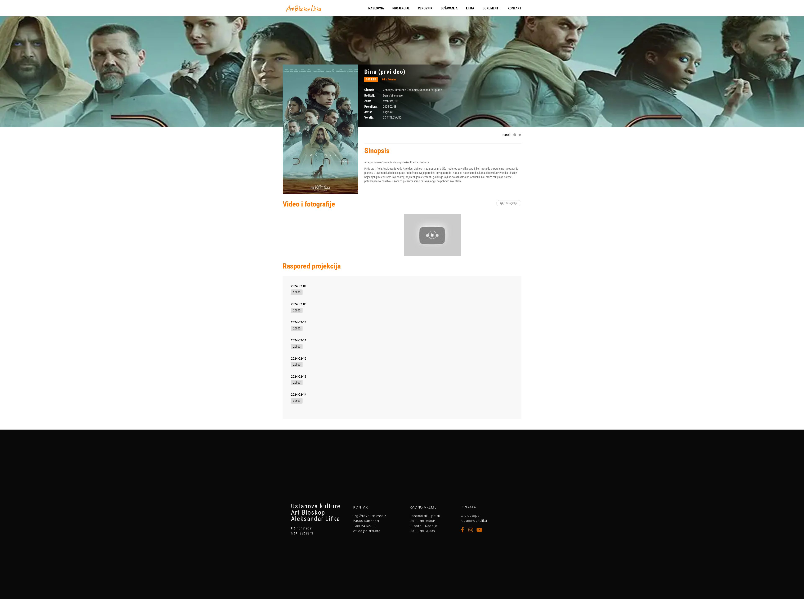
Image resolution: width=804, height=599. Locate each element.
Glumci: (369, 90)
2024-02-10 (299, 322)
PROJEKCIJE (401, 8)
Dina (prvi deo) (385, 71)
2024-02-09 (299, 304)
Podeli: (506, 135)
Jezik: (368, 112)
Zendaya (388, 90)
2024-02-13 (299, 376)
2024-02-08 (299, 286)
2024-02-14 (299, 394)
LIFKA (470, 8)
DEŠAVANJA (449, 8)
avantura (388, 101)
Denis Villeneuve (393, 95)
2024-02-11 (299, 340)
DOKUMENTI (491, 8)
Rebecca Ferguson (430, 90)
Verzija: (369, 117)
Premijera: (371, 106)
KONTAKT (514, 8)
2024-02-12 (299, 358)
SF (396, 101)
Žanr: (367, 101)
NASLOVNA (376, 8)
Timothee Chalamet (406, 90)
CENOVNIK (425, 8)
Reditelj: (369, 95)
